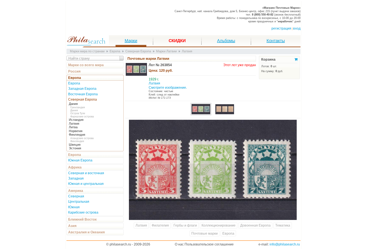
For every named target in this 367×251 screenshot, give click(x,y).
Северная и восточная (86, 173)
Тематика (282, 225)
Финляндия (77, 134)
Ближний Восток (82, 219)
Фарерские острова (82, 116)
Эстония (75, 148)
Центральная (78, 201)
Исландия (76, 119)
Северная (76, 196)
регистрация (281, 28)
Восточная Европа (83, 94)
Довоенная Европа (255, 225)
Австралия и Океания (86, 232)
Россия (74, 71)
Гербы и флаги (185, 225)
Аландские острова (82, 138)
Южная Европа (80, 160)
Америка (75, 191)
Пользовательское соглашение (209, 244)
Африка (75, 167)
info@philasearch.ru (285, 244)
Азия (72, 226)
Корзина (268, 59)
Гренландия (77, 107)
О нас (179, 244)
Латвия (74, 123)
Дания (73, 104)
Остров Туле (77, 113)
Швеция (74, 144)
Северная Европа (82, 99)
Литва (73, 127)
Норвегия (75, 131)
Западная (76, 178)
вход (297, 28)
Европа (74, 78)
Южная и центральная (86, 183)
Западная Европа (82, 88)
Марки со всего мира (86, 65)
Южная (74, 207)
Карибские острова (83, 212)
